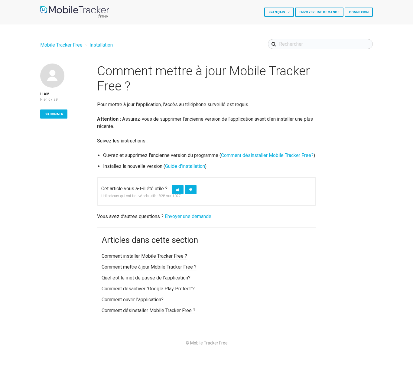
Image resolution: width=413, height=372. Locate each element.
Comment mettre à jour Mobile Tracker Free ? (149, 267)
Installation (101, 45)
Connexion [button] (359, 12)
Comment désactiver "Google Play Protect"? (148, 289)
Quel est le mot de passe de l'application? (146, 278)
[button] (178, 189)
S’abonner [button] (53, 114)
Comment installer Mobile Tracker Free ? (144, 256)
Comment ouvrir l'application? (133, 299)
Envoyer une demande (319, 12)
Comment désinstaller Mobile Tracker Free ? (148, 310)
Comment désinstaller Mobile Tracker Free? (267, 155)
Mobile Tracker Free (61, 45)
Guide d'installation (185, 166)
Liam (45, 94)
